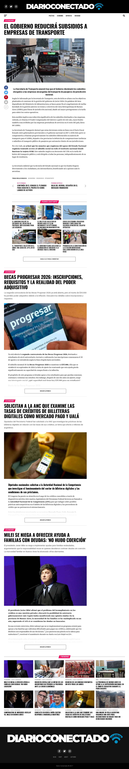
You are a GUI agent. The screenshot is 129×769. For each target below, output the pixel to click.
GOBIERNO (32, 178)
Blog (54, 757)
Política (51, 16)
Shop (60, 757)
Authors (73, 757)
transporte (50, 178)
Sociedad (77, 16)
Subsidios (40, 178)
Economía (60, 16)
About (66, 757)
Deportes (69, 16)
